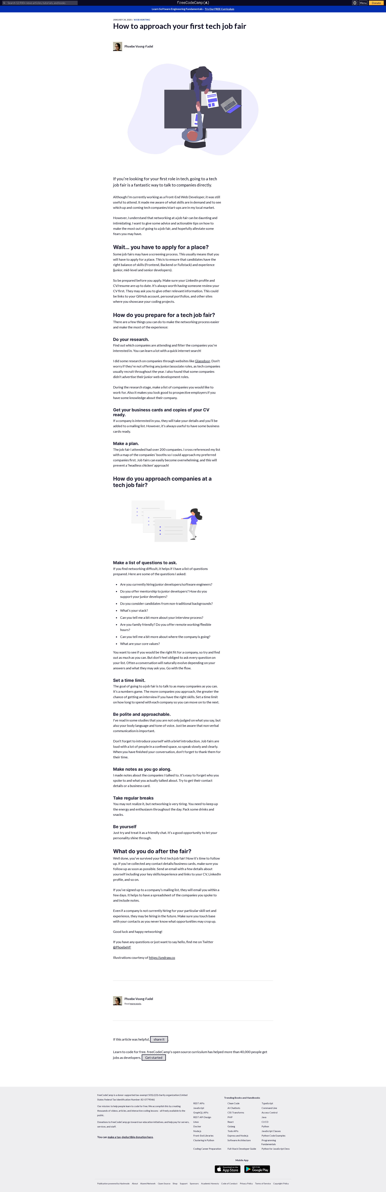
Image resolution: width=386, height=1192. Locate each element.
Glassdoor (202, 361)
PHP (230, 1117)
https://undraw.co (162, 957)
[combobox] (40, 3)
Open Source (164, 1183)
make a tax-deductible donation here (130, 1137)
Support (184, 1183)
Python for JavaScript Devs (276, 1148)
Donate (376, 3)
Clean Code (233, 1103)
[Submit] (4, 3)
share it (159, 1039)
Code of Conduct (229, 1183)
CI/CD (265, 1121)
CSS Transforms (236, 1112)
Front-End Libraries (203, 1135)
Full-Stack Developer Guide (242, 1148)
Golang (231, 1126)
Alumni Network (147, 1183)
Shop (175, 1183)
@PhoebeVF (122, 947)
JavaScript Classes (271, 1131)
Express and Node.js (238, 1135)
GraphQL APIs (200, 1112)
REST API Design (202, 1117)
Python (265, 1126)
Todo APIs (233, 1131)
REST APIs (198, 1103)
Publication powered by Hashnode (113, 1183)
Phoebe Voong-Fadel (138, 46)
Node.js (197, 1131)
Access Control (269, 1112)
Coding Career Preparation (207, 1148)
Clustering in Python (203, 1140)
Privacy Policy (246, 1183)
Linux (196, 1121)
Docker (197, 1126)
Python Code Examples (273, 1135)
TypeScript (267, 1103)
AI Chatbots (234, 1107)
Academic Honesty (210, 1183)
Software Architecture (239, 1140)
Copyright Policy (281, 1183)
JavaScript (198, 1107)
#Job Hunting (142, 19)
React (231, 1121)
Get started (153, 1057)
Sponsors (194, 1183)
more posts (135, 1003)
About (135, 1183)
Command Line (269, 1107)
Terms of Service (263, 1183)
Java (264, 1117)
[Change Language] (354, 3)
